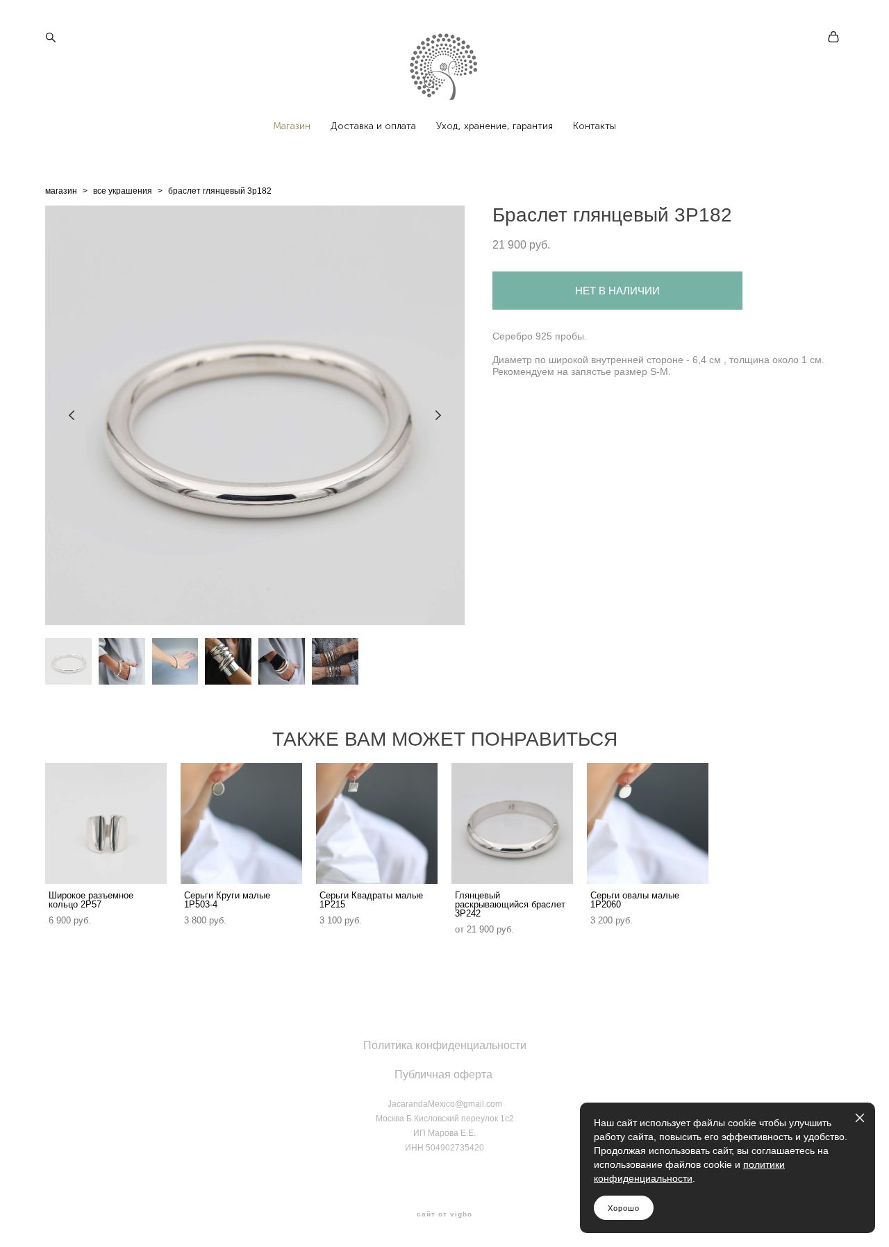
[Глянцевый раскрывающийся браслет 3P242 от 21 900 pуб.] (512, 823)
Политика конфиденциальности (444, 1045)
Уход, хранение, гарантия (494, 126)
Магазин (291, 126)
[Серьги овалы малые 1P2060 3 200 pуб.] (647, 823)
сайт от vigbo (444, 1214)
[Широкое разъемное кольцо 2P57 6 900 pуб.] (106, 823)
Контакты (594, 126)
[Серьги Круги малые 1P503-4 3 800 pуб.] (241, 823)
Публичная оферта (443, 1074)
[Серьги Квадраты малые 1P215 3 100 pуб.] (377, 823)
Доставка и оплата (373, 126)
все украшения (122, 191)
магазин (61, 191)
